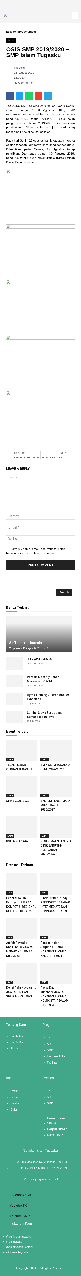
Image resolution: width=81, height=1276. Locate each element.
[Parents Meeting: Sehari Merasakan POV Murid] (14, 681)
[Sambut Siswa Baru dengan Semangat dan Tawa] (14, 717)
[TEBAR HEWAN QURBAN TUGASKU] (21, 750)
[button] (75, 15)
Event (10, 759)
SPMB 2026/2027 (17, 800)
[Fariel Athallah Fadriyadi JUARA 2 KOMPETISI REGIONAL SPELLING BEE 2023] (21, 884)
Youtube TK (18, 1205)
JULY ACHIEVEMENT (40, 659)
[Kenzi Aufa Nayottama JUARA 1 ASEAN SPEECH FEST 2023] (21, 973)
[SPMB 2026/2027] (21, 786)
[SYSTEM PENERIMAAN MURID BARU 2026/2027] (56, 786)
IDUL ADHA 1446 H (18, 841)
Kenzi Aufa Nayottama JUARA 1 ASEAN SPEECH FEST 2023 (21, 992)
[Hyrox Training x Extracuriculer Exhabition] (14, 699)
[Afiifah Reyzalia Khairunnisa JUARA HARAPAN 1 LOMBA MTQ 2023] (21, 928)
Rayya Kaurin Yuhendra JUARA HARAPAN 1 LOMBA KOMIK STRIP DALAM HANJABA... (54, 996)
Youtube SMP (19, 1216)
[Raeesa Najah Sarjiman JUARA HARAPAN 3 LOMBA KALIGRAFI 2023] (56, 928)
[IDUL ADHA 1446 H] (21, 827)
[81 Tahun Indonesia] (39, 634)
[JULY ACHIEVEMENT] (14, 663)
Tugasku (14, 648)
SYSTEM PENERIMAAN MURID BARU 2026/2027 (55, 805)
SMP (9, 892)
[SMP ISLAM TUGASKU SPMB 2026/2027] (56, 750)
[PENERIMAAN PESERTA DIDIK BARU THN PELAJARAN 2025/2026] (56, 827)
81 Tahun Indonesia (25, 642)
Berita (11, 40)
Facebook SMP (20, 1195)
